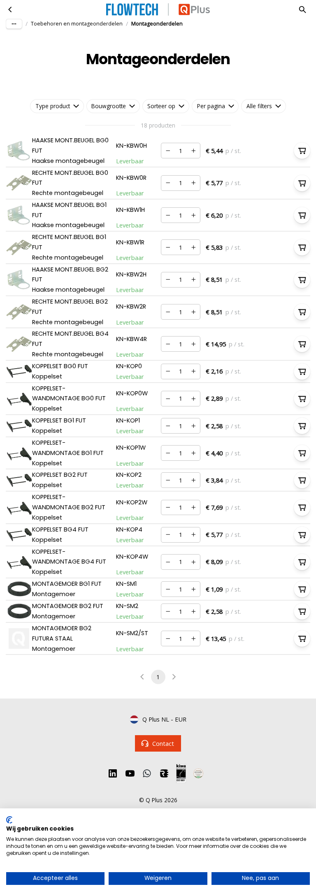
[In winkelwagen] (302, 150)
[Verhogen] (193, 150)
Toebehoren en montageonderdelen (77, 23)
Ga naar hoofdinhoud (43, 15)
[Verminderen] (168, 150)
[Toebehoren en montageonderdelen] (10, 9)
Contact (163, 743)
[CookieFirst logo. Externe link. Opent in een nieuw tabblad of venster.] (9, 820)
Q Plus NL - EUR (164, 719)
